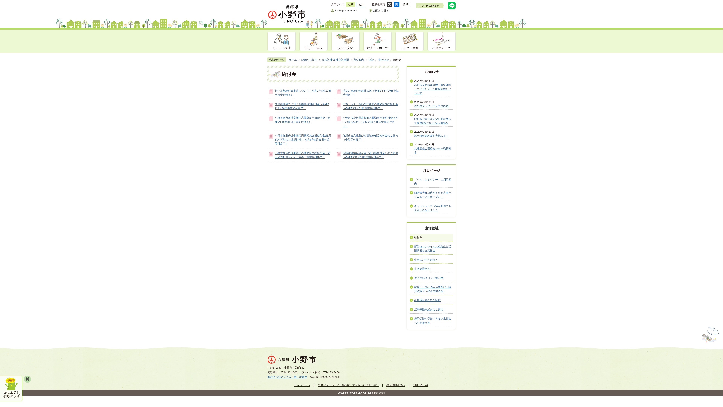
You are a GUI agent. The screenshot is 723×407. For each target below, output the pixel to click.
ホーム (293, 59)
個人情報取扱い (395, 385)
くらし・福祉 (281, 48)
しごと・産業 (409, 48)
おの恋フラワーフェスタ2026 (431, 105)
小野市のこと (441, 48)
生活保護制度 (422, 268)
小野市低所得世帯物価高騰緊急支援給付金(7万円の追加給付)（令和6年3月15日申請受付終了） (370, 121)
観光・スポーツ (377, 48)
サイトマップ (302, 385)
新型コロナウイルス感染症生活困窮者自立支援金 (432, 248)
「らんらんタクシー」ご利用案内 (432, 181)
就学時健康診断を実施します (431, 135)
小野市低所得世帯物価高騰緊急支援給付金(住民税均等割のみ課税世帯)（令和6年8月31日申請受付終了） (303, 139)
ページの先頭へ (710, 335)
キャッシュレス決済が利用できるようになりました (432, 208)
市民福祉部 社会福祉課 (335, 59)
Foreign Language (346, 10)
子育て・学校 (313, 48)
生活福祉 (383, 59)
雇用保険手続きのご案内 (428, 309)
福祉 (371, 59)
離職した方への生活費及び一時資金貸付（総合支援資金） (432, 289)
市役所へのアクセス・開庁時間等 (287, 376)
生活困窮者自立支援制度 (428, 277)
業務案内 (358, 59)
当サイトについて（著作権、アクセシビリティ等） (348, 385)
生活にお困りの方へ (426, 259)
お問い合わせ (420, 385)
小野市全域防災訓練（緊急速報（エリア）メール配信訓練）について (432, 89)
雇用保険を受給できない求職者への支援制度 (432, 320)
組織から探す (381, 10)
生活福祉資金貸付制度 (427, 300)
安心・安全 (345, 48)
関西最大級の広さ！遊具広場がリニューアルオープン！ (432, 194)
